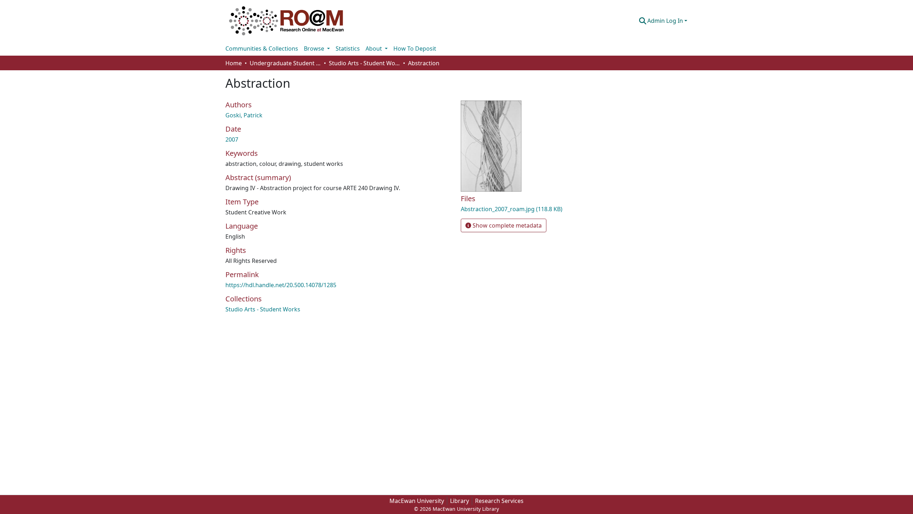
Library (459, 501)
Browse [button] (315, 48)
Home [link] (233, 63)
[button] (286, 21)
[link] (535, 209)
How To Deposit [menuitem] (414, 48)
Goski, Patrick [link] (243, 115)
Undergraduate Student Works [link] (285, 63)
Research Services (499, 501)
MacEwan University (416, 501)
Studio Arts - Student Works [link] (364, 63)
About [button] (374, 48)
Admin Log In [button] (665, 21)
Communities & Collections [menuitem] (261, 48)
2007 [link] (231, 139)
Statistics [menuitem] (348, 48)
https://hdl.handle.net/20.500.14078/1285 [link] (280, 285)
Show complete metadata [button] (506, 225)
